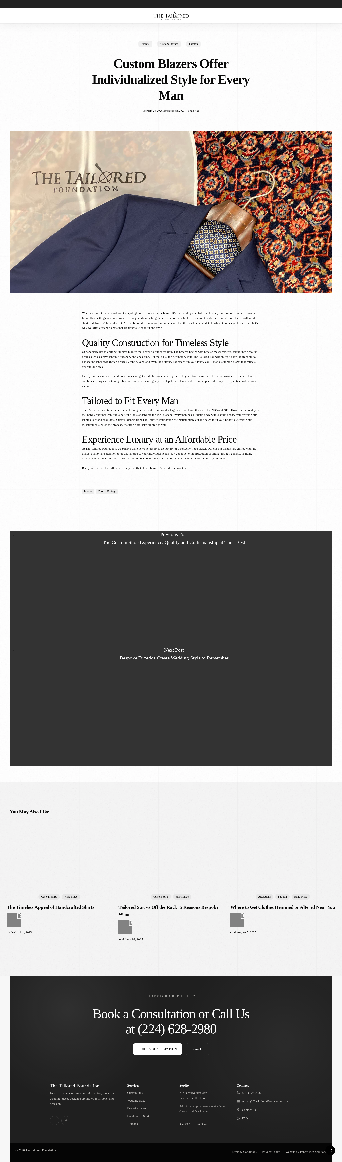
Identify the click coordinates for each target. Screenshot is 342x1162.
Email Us (197, 1049)
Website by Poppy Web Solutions (306, 1151)
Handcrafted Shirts (138, 1116)
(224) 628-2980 (177, 1028)
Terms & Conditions (244, 1151)
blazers (88, 491)
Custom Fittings (169, 43)
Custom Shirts (49, 896)
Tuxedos (132, 1123)
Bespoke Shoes (136, 1108)
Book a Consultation (157, 1049)
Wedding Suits (136, 1100)
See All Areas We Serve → (195, 1124)
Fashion (193, 43)
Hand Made (71, 896)
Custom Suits (160, 896)
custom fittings (107, 491)
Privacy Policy (271, 1151)
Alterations (264, 896)
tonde (10, 932)
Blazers (145, 43)
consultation (181, 468)
